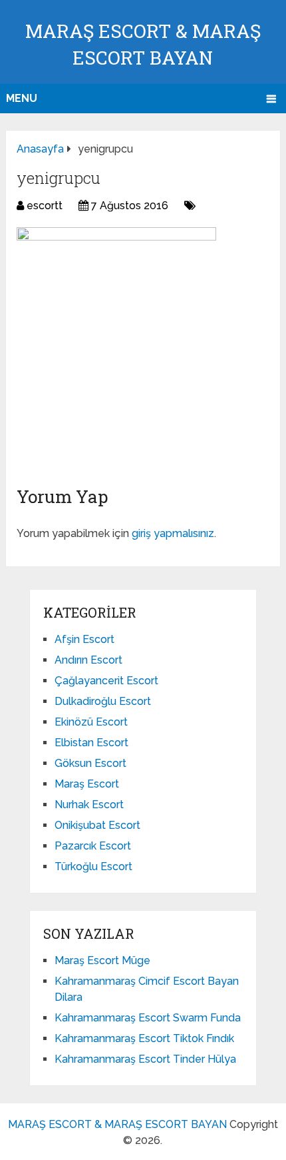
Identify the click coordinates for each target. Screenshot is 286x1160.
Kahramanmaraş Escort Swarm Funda (148, 1017)
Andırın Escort (88, 660)
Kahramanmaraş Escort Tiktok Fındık (144, 1038)
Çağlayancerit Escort (106, 680)
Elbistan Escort (91, 742)
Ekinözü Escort (91, 722)
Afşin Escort (84, 639)
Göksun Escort (90, 763)
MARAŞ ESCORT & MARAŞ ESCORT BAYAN (117, 1124)
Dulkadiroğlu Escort (103, 701)
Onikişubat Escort (97, 825)
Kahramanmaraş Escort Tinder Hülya (145, 1059)
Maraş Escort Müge (102, 960)
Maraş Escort (87, 784)
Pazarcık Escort (93, 846)
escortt (45, 205)
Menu (21, 98)
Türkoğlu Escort (93, 866)
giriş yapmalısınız (173, 533)
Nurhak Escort (89, 804)
